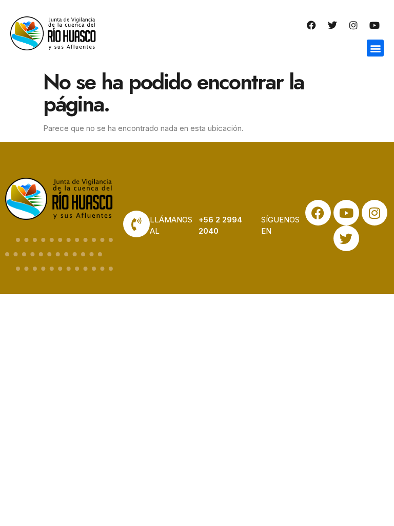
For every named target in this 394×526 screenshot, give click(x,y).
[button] (375, 48)
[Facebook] (311, 25)
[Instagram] (353, 25)
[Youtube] (374, 25)
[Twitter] (332, 25)
